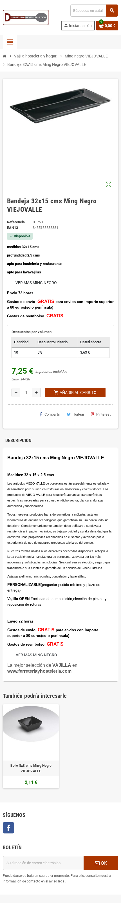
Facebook (8, 827)
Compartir (52, 414)
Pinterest (103, 414)
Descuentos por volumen (31, 332)
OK (103, 863)
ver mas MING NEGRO (36, 282)
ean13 (12, 228)
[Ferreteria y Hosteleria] (26, 17)
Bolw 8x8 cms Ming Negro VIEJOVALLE (31, 768)
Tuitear (78, 414)
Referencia (16, 222)
